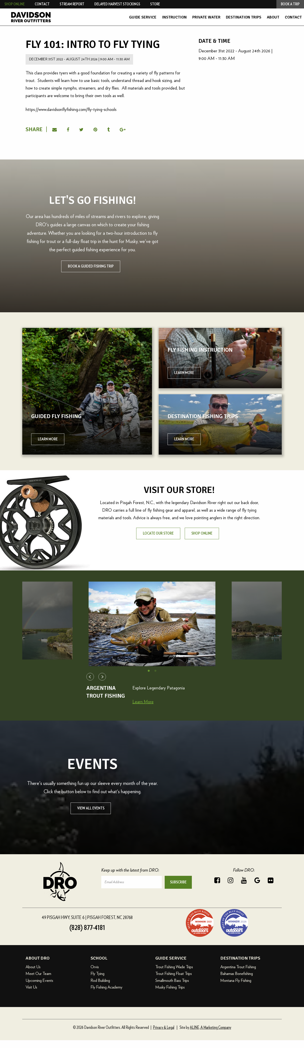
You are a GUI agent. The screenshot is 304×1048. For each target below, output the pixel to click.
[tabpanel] (152, 624)
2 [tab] (155, 670)
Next (102, 676)
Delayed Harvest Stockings (117, 4)
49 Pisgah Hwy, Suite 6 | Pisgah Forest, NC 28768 (87, 917)
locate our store (158, 533)
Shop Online (14, 4)
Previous (90, 676)
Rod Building (100, 980)
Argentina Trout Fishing (238, 966)
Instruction (174, 17)
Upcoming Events (39, 980)
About (273, 17)
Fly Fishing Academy (106, 987)
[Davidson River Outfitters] (50, 17)
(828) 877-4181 (87, 927)
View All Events (90, 808)
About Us (33, 966)
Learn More (143, 701)
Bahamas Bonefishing (236, 973)
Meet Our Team (38, 973)
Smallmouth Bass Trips (172, 980)
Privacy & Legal (163, 1028)
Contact (293, 17)
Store (155, 4)
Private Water (206, 17)
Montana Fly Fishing (235, 980)
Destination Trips (243, 17)
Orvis (95, 966)
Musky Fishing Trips (170, 987)
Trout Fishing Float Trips (173, 973)
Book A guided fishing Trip (91, 266)
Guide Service (142, 17)
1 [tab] (148, 670)
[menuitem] (143, 17)
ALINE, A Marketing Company (210, 1028)
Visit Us (31, 987)
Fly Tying (97, 973)
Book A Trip (290, 4)
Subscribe (178, 882)
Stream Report (72, 4)
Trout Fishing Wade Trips (174, 966)
